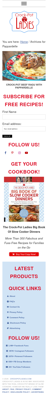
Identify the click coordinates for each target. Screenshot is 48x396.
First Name (9, 112)
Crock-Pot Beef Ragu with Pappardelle (24, 86)
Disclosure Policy (18, 323)
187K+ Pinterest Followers (20, 356)
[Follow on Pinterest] (12, 153)
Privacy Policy (16, 312)
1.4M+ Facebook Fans (19, 346)
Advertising (15, 328)
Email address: (11, 124)
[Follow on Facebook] (5, 153)
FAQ (12, 389)
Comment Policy (17, 317)
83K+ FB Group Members (20, 362)
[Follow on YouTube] (26, 153)
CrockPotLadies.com (20, 379)
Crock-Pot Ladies (24, 21)
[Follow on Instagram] (19, 153)
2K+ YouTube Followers (19, 367)
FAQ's (12, 301)
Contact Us (15, 307)
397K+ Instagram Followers (21, 351)
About (12, 296)
